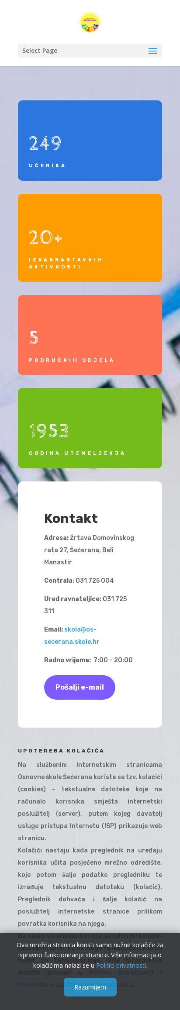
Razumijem (90, 987)
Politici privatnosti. (121, 965)
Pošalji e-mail (79, 687)
